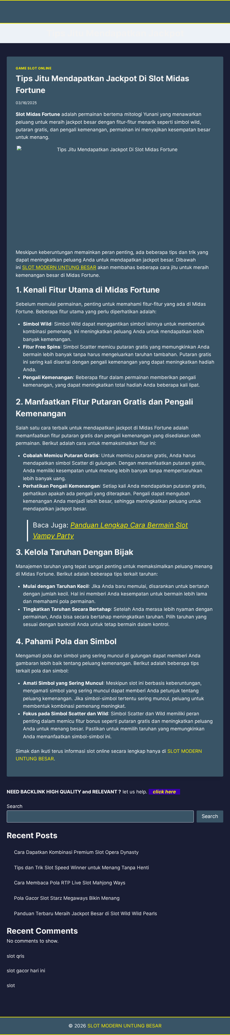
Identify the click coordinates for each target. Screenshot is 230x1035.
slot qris (15, 956)
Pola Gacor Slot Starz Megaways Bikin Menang (66, 898)
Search (14, 806)
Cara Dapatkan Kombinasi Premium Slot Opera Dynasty (76, 852)
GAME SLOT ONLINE (34, 68)
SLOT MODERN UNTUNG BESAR (59, 267)
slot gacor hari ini (26, 970)
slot (11, 985)
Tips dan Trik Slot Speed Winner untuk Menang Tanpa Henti (81, 867)
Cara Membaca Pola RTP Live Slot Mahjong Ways (69, 883)
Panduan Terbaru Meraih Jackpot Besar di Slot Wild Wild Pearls (85, 913)
